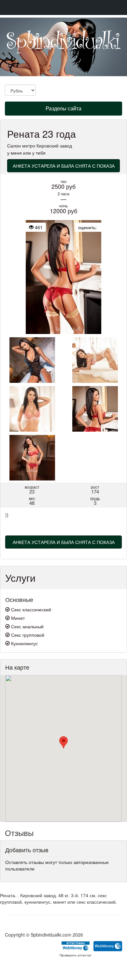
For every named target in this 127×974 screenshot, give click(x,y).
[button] (63, 742)
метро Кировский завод (47, 145)
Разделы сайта (63, 110)
